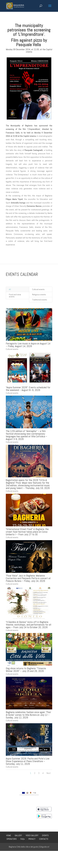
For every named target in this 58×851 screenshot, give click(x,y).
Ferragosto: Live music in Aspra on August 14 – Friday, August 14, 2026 (28, 345)
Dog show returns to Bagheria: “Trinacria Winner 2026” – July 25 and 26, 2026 (26, 670)
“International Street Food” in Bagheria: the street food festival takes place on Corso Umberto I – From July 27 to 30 (27, 531)
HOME (8, 835)
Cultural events (38, 289)
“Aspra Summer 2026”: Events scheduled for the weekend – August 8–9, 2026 (28, 389)
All (10, 289)
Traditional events (39, 299)
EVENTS (45, 835)
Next (49, 773)
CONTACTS (43, 839)
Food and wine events (15, 295)
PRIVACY (31, 839)
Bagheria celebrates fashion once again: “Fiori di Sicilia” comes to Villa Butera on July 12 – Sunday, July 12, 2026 (28, 714)
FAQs (22, 839)
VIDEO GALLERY (32, 835)
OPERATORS (12, 839)
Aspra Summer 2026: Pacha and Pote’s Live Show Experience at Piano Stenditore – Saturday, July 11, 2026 (27, 761)
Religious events (39, 294)
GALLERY (18, 835)
